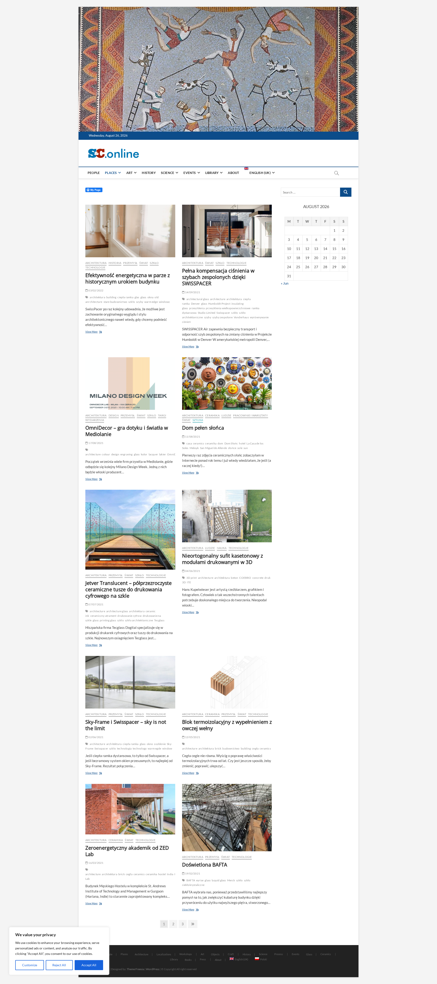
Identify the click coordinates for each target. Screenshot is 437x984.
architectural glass (197, 299)
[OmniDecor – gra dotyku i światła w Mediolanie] (130, 383)
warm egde (154, 748)
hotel (242, 443)
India (170, 874)
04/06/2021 (192, 571)
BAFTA (190, 880)
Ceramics (325, 954)
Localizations (164, 954)
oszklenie (160, 744)
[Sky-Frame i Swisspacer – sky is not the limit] (130, 682)
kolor (144, 454)
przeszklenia (197, 308)
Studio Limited (207, 312)
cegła (255, 748)
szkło (131, 301)
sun (246, 448)
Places (111, 173)
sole (239, 448)
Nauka (222, 548)
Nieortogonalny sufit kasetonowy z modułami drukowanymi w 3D (222, 558)
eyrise (199, 880)
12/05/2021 (192, 737)
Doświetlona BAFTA (204, 864)
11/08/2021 (192, 436)
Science (167, 173)
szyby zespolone (222, 317)
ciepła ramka (125, 297)
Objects (215, 954)
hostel (162, 874)
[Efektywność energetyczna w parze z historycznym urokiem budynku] (130, 231)
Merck (231, 880)
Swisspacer (223, 312)
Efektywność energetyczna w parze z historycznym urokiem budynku (127, 278)
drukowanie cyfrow (129, 615)
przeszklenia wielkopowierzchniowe (228, 308)
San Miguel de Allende (213, 448)
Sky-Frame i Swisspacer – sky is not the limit (125, 725)
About (233, 173)
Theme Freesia (135, 969)
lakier (162, 454)
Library (211, 173)
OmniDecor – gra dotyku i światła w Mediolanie (126, 430)
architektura (97, 297)
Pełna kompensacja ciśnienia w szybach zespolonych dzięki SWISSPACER (218, 277)
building (111, 297)
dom (220, 443)
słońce (232, 448)
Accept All (88, 965)
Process (278, 954)
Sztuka (198, 420)
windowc (164, 301)
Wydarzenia (94, 420)
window (167, 748)
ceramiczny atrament (103, 615)
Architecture (141, 954)
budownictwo (230, 748)
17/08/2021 (95, 443)
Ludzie (226, 415)
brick (218, 748)
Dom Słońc (231, 443)
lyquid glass (219, 880)
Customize (29, 965)
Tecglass (159, 620)
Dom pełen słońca (203, 427)
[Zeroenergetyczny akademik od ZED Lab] (130, 809)
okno (150, 744)
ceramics (198, 443)
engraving (126, 454)
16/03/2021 (95, 862)
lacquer (153, 454)
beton (234, 577)
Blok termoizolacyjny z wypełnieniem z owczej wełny (227, 725)
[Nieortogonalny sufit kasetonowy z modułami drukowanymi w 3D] (227, 516)
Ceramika (212, 415)
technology (140, 748)
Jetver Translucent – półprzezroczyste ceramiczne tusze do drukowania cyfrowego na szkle (128, 589)
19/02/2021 (192, 873)
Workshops (185, 954)
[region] (59, 951)
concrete (258, 577)
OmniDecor (174, 454)
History (148, 173)
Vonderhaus (241, 317)
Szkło (154, 263)
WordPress (152, 969)
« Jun (284, 283)
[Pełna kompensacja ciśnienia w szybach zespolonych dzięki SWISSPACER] (227, 231)
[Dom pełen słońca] (227, 383)
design (115, 454)
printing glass (108, 620)
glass (143, 297)
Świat (143, 263)
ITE (189, 582)
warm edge (151, 301)
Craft (231, 954)
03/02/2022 (95, 290)
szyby (139, 301)
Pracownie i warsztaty (250, 415)
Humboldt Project (219, 303)
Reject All (59, 965)
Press (203, 959)
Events (189, 173)
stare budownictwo (115, 301)
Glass (309, 954)
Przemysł (130, 263)
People (94, 173)
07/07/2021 (95, 604)
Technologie (95, 267)
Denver (195, 303)
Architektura (96, 263)
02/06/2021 (95, 737)
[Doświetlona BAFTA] (227, 817)
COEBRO (245, 577)
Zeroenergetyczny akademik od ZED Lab (127, 850)
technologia (124, 748)
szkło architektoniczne (139, 620)
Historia (115, 263)
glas (137, 297)
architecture (217, 299)
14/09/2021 (192, 292)
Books (188, 959)
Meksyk (194, 448)
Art (129, 173)
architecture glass (117, 611)
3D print (191, 577)
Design (114, 415)
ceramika (210, 443)
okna (150, 297)
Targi (162, 415)
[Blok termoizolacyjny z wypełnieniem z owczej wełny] (227, 682)
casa (189, 443)
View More (98, 332)
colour (106, 454)
